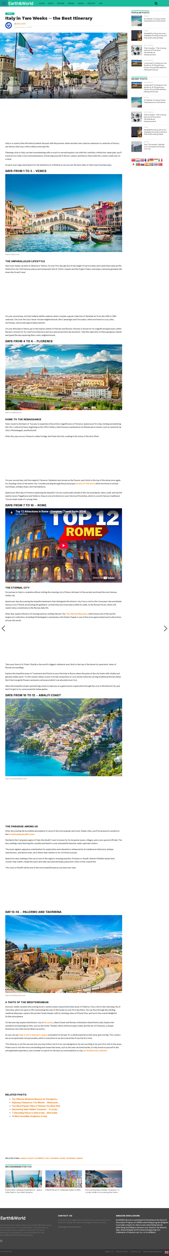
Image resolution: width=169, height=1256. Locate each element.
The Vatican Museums (77, 613)
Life (100, 3)
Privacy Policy (122, 1252)
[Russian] (142, 164)
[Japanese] (133, 164)
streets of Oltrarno (85, 483)
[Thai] (156, 164)
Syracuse (48, 1022)
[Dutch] (138, 160)
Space (81, 3)
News (50, 3)
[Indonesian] (156, 160)
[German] (151, 160)
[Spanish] (147, 164)
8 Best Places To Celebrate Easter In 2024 (63, 1190)
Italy (47, 1158)
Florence (39, 1158)
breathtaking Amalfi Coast (21, 834)
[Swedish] (151, 164)
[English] (142, 160)
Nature (60, 3)
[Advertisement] (63, 122)
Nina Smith (21, 24)
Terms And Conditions (152, 1252)
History (91, 3)
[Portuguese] (138, 164)
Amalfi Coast (27, 1158)
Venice (79, 1158)
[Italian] (160, 160)
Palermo (54, 1158)
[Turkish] (160, 164)
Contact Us (135, 1252)
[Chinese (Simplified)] (133, 160)
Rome (62, 1158)
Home (41, 3)
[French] (147, 160)
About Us (109, 1252)
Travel (71, 3)
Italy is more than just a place (33, 1034)
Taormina (71, 1158)
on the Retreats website (95, 1050)
